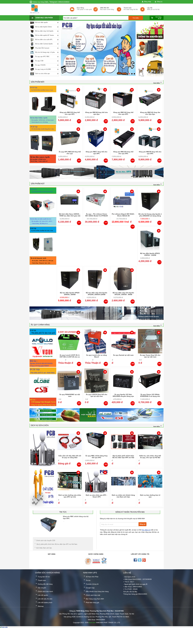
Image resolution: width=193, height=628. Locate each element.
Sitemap (40, 606)
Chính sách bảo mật (92, 595)
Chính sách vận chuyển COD (45, 540)
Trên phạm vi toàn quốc (84, 8)
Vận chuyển (41, 588)
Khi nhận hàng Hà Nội (131, 8)
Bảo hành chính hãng (107, 8)
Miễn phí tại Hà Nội (153, 8)
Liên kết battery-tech (44, 602)
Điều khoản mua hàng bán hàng (97, 591)
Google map (89, 588)
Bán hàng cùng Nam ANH (94, 599)
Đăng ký (159, 1)
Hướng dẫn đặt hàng (44, 584)
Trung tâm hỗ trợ (43, 577)
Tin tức (88, 580)
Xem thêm (156, 83)
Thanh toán (41, 580)
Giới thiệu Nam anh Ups (44, 548)
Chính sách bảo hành (45, 591)
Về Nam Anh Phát (91, 577)
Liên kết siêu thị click (44, 599)
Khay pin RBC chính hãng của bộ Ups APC (75, 517)
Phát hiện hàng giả (92, 602)
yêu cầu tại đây (131, 591)
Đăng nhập (147, 1)
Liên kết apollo (42, 595)
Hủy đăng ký (146, 530)
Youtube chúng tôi (92, 584)
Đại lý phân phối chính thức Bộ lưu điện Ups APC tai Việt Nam (56, 544)
